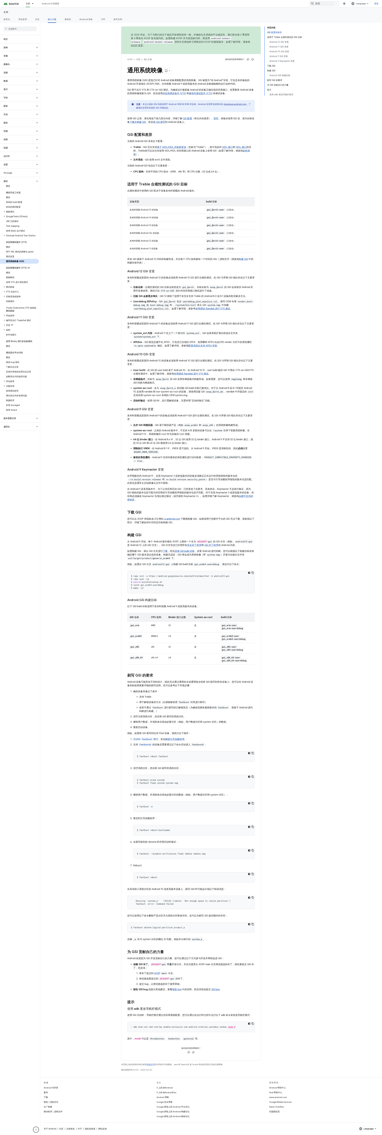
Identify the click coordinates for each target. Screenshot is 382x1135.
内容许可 (150, 1064)
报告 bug (176, 989)
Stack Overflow (276, 1106)
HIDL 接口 (241, 147)
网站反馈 (102, 1129)
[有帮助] (248, 59)
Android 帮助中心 (277, 1087)
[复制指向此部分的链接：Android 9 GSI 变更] (157, 409)
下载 (165, 551)
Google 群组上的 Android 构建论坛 (173, 1111)
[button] (17, 47)
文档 (28, 3)
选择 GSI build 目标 (185, 551)
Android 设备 (86, 19)
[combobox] (324, 3)
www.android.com (278, 1097)
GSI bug (215, 989)
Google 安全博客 (164, 1102)
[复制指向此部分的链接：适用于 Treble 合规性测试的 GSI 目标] (191, 184)
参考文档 (118, 19)
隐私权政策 (90, 1129)
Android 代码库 (51, 1087)
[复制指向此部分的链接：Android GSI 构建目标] (160, 600)
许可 (80, 1129)
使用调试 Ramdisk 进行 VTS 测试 (212, 308)
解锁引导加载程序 (174, 739)
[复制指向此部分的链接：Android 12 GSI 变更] (158, 271)
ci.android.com (172, 518)
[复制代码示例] (253, 573)
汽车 (103, 19)
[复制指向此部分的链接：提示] (137, 1002)
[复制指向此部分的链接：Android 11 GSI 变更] (157, 317)
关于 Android (50, 1129)
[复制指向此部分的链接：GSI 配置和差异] (155, 135)
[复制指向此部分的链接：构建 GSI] (144, 535)
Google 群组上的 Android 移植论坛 (173, 1116)
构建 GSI (243, 259)
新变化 (7, 19)
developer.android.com (235, 104)
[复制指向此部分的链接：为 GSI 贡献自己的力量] (167, 952)
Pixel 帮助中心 (275, 1092)
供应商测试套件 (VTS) (174, 93)
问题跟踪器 (274, 1111)
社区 (61, 1129)
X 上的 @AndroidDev (166, 1092)
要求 (46, 1092)
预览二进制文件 (51, 1102)
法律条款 (70, 1129)
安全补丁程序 (194, 545)
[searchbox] (20, 28)
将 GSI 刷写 (159, 122)
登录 (376, 3)
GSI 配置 (187, 118)
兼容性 (68, 19)
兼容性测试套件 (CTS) (200, 93)
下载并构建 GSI (138, 122)
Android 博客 (163, 1097)
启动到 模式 (145, 739)
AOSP (129, 59)
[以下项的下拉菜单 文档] (34, 3)
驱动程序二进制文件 (53, 1111)
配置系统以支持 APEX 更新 (202, 345)
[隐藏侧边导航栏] (36, 1130)
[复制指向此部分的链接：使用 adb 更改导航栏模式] (164, 1009)
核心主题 (52, 19)
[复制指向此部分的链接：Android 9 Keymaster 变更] (167, 470)
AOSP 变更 (137, 45)
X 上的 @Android (165, 1087)
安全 (37, 19)
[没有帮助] (252, 59)
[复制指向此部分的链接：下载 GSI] (144, 512)
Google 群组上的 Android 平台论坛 (173, 1106)
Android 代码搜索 (50, 3)
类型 (216, 118)
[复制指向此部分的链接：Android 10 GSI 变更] (158, 354)
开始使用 (22, 19)
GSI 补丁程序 (211, 545)
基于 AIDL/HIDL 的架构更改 (171, 147)
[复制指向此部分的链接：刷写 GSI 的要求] (156, 675)
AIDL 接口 (227, 147)
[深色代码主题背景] (249, 573)
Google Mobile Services (280, 1102)
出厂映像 (48, 1106)
